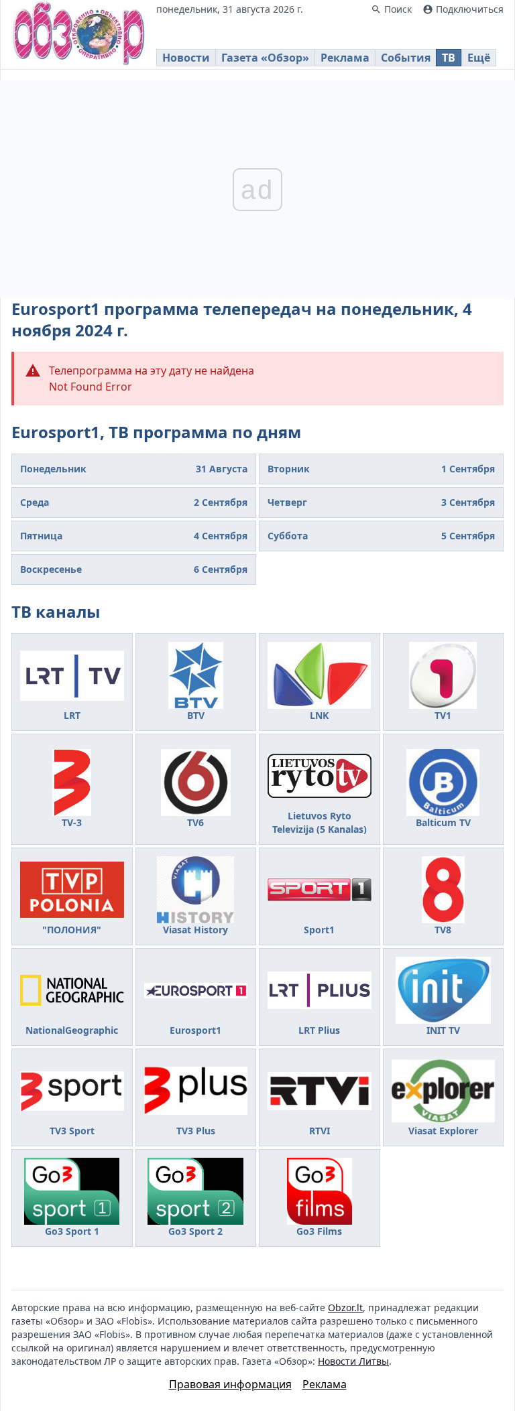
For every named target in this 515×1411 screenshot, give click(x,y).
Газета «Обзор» (265, 57)
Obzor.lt (345, 1307)
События (406, 57)
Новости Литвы (353, 1361)
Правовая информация (230, 1384)
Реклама (345, 57)
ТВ (448, 57)
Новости (186, 57)
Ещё (478, 57)
